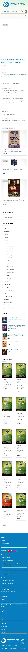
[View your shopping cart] (22, 11)
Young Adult (9, 278)
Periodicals (6, 299)
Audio (5, 228)
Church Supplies (7, 284)
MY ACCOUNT (14, 11)
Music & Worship (10, 266)
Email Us (3, 540)
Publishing (3, 577)
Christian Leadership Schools (9, 566)
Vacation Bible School (9, 308)
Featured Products (13, 74)
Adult (7, 240)
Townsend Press (20, 74)
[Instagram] (14, 551)
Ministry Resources (8, 296)
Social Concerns (10, 269)
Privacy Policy (4, 626)
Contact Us (3, 546)
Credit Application (5, 543)
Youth (25, 74)
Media (5, 293)
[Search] (24, 217)
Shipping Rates (4, 632)
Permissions (5, 586)
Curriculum (6, 287)
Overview (3, 599)
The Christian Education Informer (10, 574)
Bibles (6, 234)
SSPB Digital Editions (8, 302)
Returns (3, 629)
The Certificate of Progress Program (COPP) (12, 563)
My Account (4, 613)
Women (8, 275)
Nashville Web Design (13, 648)
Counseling (9, 255)
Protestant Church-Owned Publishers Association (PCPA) (12, 605)
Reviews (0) (16, 83)
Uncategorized (7, 305)
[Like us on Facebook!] (11, 551)
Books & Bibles (7, 231)
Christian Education (10, 246)
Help (2, 619)
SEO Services (23, 648)
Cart (2, 616)
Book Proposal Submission (8, 591)
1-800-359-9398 (6, 11)
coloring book (6, 76)
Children (8, 243)
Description (6, 83)
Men (7, 263)
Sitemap (16, 645)
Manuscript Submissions (8, 580)
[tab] (6, 83)
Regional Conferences (7, 571)
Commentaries (9, 252)
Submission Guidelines (7, 583)
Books (7, 74)
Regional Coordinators (7, 560)
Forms (3, 569)
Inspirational (9, 260)
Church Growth (9, 249)
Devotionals (9, 257)
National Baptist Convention (7, 602)
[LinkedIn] (17, 551)
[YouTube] (9, 551)
